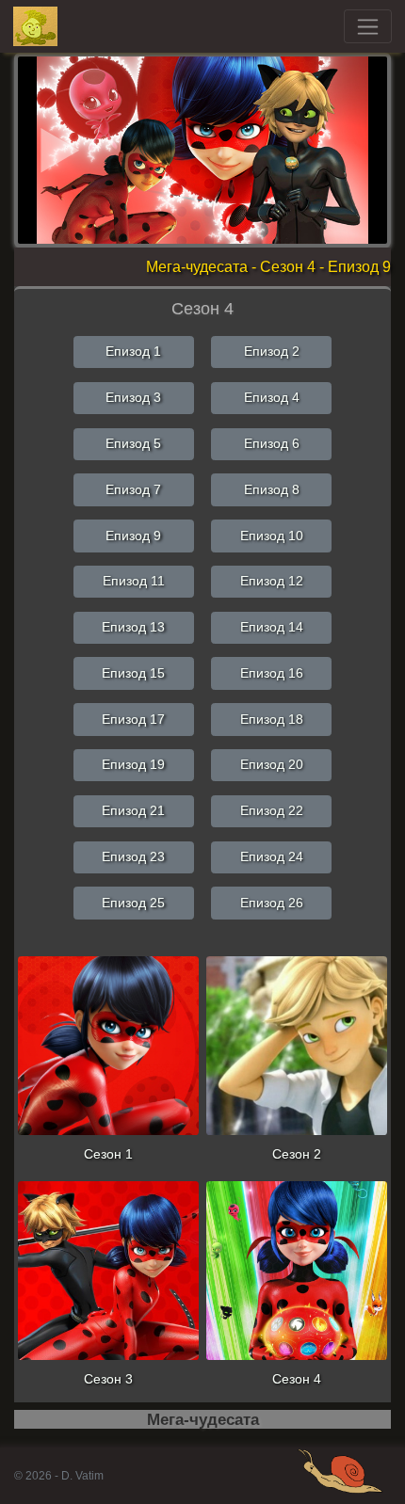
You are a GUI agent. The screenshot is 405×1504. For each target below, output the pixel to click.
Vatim (35, 26)
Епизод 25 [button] (133, 902)
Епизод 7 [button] (133, 489)
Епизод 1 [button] (133, 351)
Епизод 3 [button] (133, 397)
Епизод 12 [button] (271, 580)
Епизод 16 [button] (271, 672)
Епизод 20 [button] (271, 764)
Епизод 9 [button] (133, 535)
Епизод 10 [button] (271, 535)
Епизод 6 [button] (272, 443)
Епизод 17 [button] (133, 719)
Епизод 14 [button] (271, 626)
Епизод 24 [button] (271, 856)
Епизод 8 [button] (272, 489)
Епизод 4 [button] (272, 397)
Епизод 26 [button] (271, 902)
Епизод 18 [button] (271, 719)
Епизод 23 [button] (133, 856)
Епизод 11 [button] (134, 580)
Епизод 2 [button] (272, 351)
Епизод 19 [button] (133, 764)
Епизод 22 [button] (271, 810)
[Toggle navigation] (368, 26)
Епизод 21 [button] (133, 810)
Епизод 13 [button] (133, 626)
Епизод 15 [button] (133, 672)
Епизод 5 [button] (133, 443)
